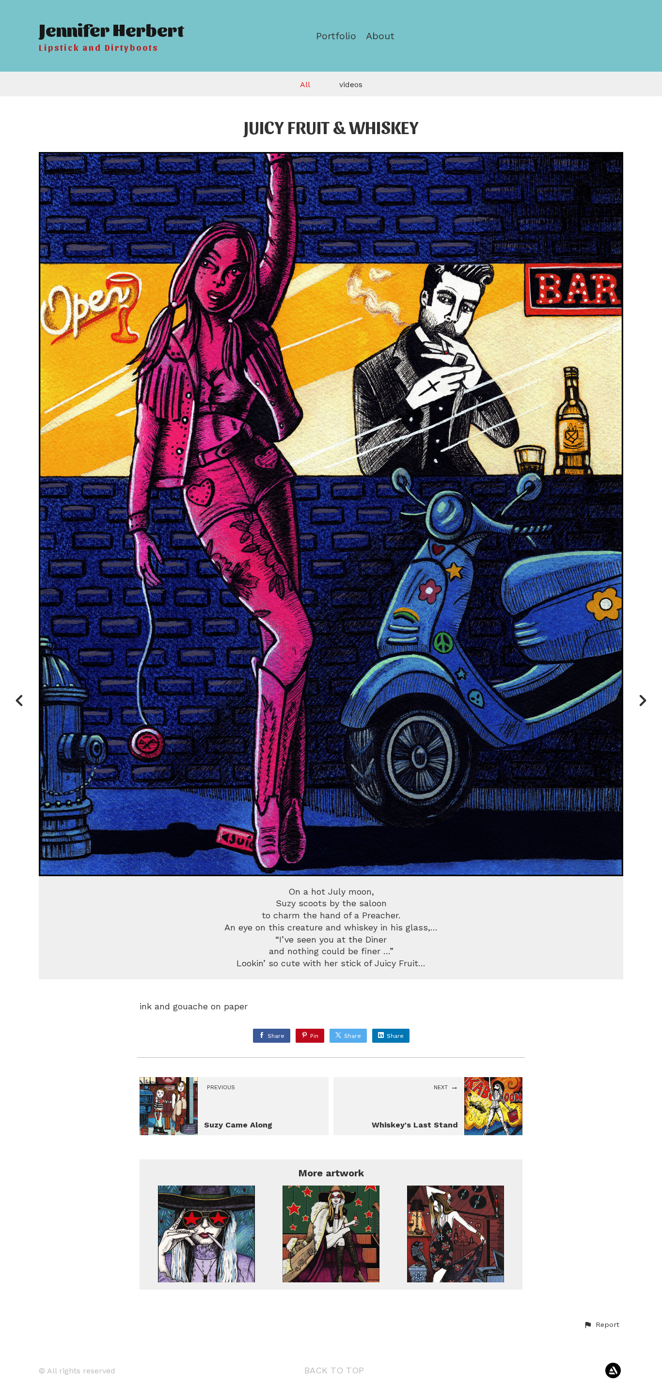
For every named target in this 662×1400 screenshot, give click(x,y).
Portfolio (336, 36)
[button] (601, 1325)
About (380, 36)
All (305, 84)
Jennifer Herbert (111, 28)
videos (351, 84)
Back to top (334, 1370)
